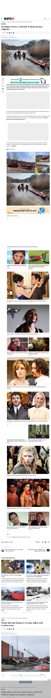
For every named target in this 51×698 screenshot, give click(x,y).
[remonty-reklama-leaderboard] (28, 210)
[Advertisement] (25, 8)
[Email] (9, 33)
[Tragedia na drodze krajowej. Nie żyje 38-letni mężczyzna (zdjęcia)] (13, 594)
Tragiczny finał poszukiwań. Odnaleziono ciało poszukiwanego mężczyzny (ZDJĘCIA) (37, 602)
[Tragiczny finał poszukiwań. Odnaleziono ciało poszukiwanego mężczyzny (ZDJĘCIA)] (38, 594)
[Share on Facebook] (2, 82)
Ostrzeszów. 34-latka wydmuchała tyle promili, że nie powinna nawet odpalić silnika (37, 575)
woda (29, 537)
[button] (2, 18)
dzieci (20, 537)
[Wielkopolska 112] (9, 18)
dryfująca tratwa (15, 537)
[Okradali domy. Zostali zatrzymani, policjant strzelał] (13, 567)
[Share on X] (8, 33)
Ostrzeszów (24, 537)
